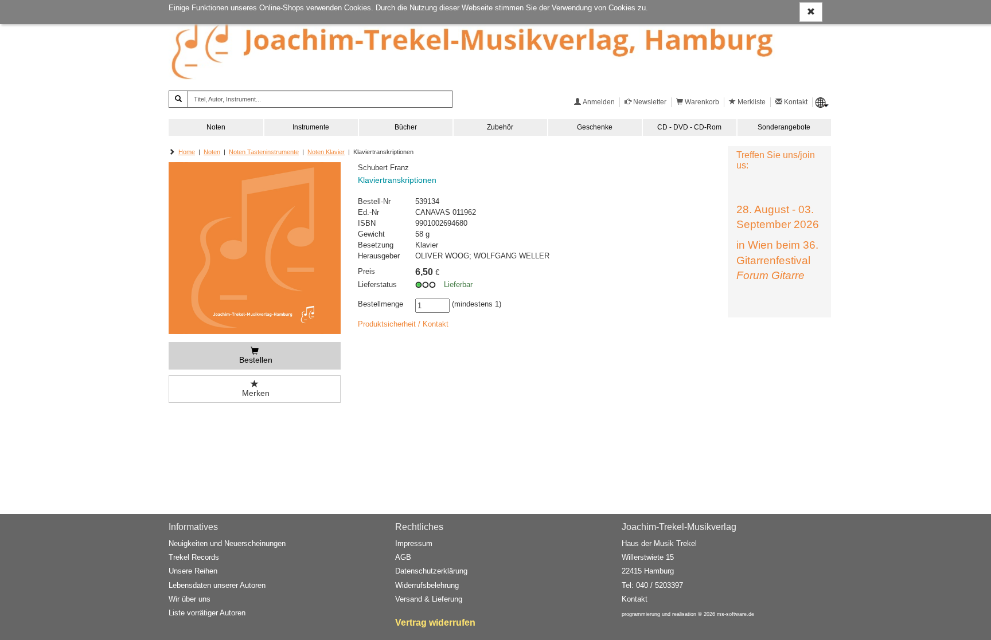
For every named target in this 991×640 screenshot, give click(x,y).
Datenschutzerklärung (431, 571)
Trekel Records (194, 557)
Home (186, 151)
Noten (215, 127)
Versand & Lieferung (428, 599)
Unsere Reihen (193, 571)
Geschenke (594, 127)
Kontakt (634, 599)
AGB (403, 557)
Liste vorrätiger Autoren (207, 612)
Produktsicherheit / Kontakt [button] (403, 324)
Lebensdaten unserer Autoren (217, 585)
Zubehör (500, 127)
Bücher (406, 127)
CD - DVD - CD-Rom (689, 127)
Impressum (413, 543)
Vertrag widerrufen (435, 622)
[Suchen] (178, 99)
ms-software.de (735, 614)
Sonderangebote (784, 127)
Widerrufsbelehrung (427, 585)
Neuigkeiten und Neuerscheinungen (227, 543)
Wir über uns (189, 599)
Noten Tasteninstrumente (264, 151)
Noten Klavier (326, 151)
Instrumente (310, 127)
